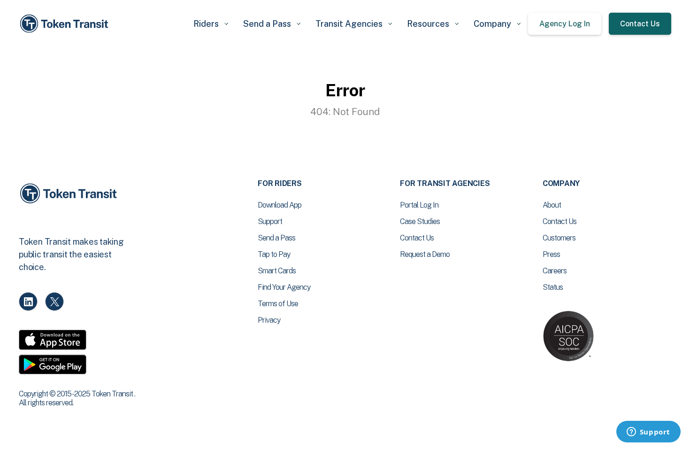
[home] (66, 23)
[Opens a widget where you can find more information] (648, 432)
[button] (211, 24)
